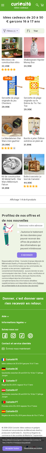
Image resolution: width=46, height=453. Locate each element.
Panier (42, 5)
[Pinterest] (30, 335)
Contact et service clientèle (16, 343)
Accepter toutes (12, 448)
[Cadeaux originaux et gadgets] (21, 3)
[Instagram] (13, 335)
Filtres (11, 31)
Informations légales (13, 322)
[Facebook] (5, 335)
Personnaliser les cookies (33, 448)
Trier (35, 31)
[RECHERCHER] (37, 5)
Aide (4, 316)
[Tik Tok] (22, 335)
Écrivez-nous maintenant (18, 348)
